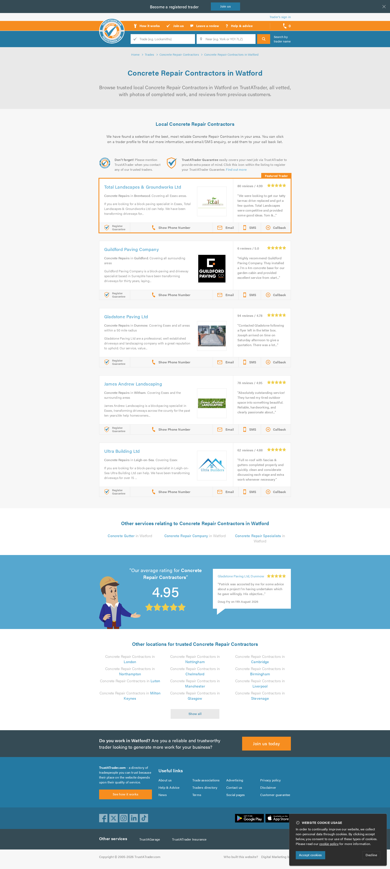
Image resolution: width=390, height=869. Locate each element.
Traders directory (204, 787)
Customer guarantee (275, 794)
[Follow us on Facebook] (103, 818)
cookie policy (329, 843)
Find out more (236, 169)
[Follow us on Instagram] (123, 818)
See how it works (125, 794)
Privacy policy (270, 780)
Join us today (266, 743)
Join (225, 6)
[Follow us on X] (113, 818)
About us (165, 780)
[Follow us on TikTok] (144, 818)
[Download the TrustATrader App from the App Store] (278, 818)
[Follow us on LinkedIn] (134, 818)
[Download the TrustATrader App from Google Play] (249, 818)
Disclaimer (268, 787)
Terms (196, 794)
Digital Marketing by (276, 856)
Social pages (235, 794)
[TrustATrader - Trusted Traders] (112, 24)
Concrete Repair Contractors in (130, 659)
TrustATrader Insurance (189, 839)
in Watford (130, 535)
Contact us (234, 787)
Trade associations (206, 780)
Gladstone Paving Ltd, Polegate (240, 582)
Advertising (234, 780)
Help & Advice (169, 787)
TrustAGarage (149, 839)
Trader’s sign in (280, 17)
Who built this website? (241, 856)
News (162, 794)
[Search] (263, 39)
